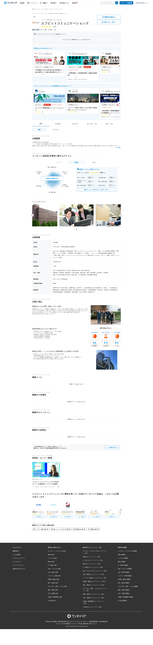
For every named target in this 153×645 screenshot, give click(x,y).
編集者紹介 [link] (16, 551)
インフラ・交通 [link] (44, 9)
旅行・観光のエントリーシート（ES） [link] (94, 585)
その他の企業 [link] (51, 600)
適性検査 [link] (74, 3)
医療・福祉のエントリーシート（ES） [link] (94, 594)
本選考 (94, 162)
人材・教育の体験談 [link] (123, 572)
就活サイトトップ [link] (35, 9)
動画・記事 (109, 123)
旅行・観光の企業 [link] (53, 583)
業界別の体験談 (122, 547)
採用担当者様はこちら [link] (142, 3)
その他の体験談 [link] (122, 600)
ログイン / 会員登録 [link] (126, 3)
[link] (11, 3)
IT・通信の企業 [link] (52, 565)
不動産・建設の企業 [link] (53, 579)
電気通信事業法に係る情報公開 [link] (98, 621)
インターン (59, 162)
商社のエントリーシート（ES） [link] (92, 564)
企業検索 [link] (22, 3)
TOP (40, 123)
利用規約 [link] (54, 621)
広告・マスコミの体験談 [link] (125, 569)
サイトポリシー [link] (17, 561)
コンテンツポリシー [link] (18, 565)
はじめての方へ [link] (17, 547)
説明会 (76, 162)
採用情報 (58, 123)
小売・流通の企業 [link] (53, 593)
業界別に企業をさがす (54, 547)
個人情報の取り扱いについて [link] (66, 621)
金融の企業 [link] (51, 554)
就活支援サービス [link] (64, 3)
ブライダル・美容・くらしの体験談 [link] (128, 586)
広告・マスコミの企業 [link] (54, 569)
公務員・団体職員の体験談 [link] (125, 597)
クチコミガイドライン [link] (19, 558)
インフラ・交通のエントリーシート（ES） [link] (95, 578)
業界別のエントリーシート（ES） (92, 547)
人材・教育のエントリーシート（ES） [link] (94, 574)
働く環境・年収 (92, 123)
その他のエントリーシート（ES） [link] (92, 607)
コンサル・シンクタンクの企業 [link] (57, 551)
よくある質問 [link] (16, 554)
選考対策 (75, 123)
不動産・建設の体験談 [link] (124, 579)
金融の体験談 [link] (122, 554)
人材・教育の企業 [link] (53, 572)
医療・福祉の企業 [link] (53, 590)
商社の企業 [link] (51, 561)
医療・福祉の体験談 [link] (123, 590)
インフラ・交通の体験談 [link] (125, 576)
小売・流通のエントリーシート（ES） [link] (94, 598)
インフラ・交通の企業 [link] (54, 576)
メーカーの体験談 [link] (123, 558)
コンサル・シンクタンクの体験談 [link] (127, 551)
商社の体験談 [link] (122, 561)
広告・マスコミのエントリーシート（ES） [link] (95, 571)
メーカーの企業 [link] (52, 558)
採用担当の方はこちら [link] (19, 569)
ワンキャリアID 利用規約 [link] (63, 623)
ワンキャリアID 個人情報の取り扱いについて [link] (84, 623)
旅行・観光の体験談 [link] (123, 583)
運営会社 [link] (48, 621)
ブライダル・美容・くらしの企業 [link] (57, 586)
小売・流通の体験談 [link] (123, 593)
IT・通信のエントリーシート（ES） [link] (93, 567)
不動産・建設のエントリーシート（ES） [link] (94, 581)
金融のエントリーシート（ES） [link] (92, 556)
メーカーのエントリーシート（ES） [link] (93, 560)
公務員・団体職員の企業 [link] (55, 597)
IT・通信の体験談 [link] (123, 565)
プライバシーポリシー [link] (82, 621)
